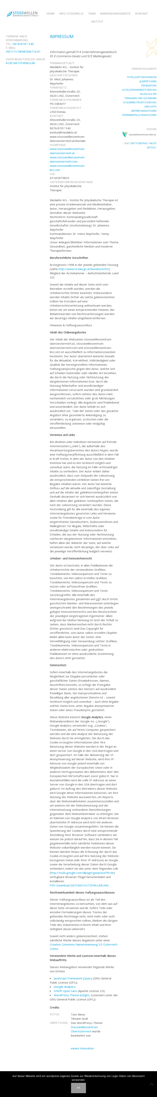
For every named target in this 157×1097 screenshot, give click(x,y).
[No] (152, 1084)
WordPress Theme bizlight (71, 995)
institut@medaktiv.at (23, 51)
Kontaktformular (20, 63)
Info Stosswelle (71, 13)
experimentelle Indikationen (139, 115)
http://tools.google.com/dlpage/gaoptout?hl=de (82, 873)
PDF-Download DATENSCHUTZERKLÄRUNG (79, 885)
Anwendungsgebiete (115, 13)
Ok (78, 1087)
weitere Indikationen (143, 110)
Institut (97, 21)
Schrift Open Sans (65, 991)
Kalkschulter (148, 94)
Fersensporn (148, 85)
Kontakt (141, 13)
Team (92, 13)
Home (51, 13)
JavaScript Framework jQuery (73, 978)
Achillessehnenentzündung (139, 89)
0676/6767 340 (23, 44)
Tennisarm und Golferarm (140, 98)
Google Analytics (65, 987)
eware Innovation (82, 1048)
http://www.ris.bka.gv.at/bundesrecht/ (84, 269)
